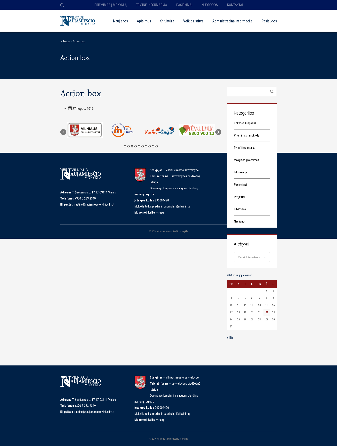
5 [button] (139, 146)
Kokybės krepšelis (245, 123)
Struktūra (167, 21)
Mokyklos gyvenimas (246, 160)
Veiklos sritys (193, 21)
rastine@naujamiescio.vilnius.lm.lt (94, 204)
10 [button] (156, 146)
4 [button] (135, 146)
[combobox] (252, 257)
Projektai (239, 197)
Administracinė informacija (232, 21)
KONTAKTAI (235, 5)
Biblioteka (240, 209)
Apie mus (144, 21)
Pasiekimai (240, 184)
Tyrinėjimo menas (244, 148)
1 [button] (125, 146)
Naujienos (120, 21)
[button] (63, 132)
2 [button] (128, 146)
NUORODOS (210, 5)
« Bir (230, 337)
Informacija (240, 172)
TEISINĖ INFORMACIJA (151, 5)
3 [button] (132, 146)
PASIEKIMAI (184, 5)
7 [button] (146, 146)
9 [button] (153, 146)
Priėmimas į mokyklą (246, 135)
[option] (85, 130)
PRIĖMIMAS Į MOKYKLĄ (110, 5)
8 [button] (149, 146)
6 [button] (142, 146)
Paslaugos (269, 21)
